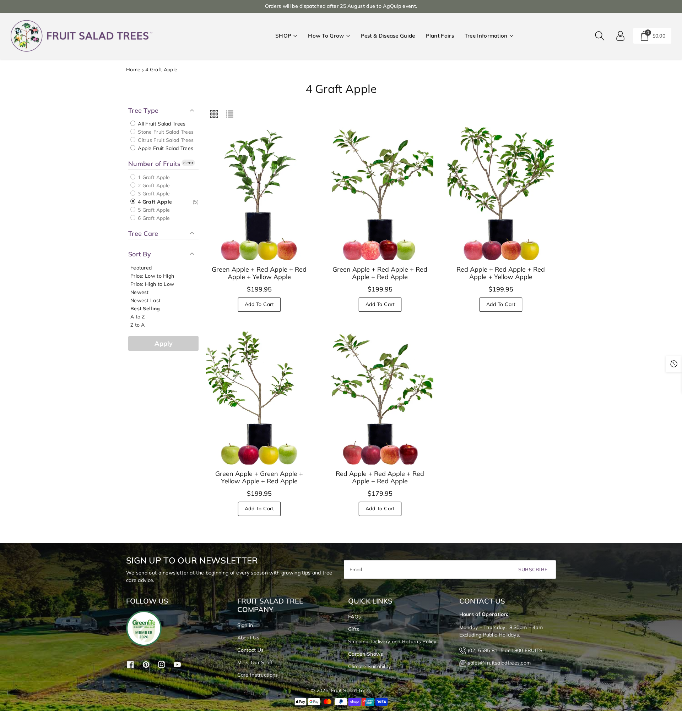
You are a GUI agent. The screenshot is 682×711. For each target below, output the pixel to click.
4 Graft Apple (154, 202)
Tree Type (143, 111)
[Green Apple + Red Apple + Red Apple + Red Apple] (380, 193)
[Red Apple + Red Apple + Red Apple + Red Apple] (380, 398)
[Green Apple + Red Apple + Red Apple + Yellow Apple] (259, 193)
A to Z (137, 316)
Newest (139, 292)
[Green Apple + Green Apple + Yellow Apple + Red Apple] (259, 398)
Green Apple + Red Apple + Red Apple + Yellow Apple (259, 273)
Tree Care (143, 233)
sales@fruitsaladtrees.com (499, 663)
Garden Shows (365, 654)
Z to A (137, 325)
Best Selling (145, 308)
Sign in (245, 625)
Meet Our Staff (255, 662)
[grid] (214, 114)
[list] (229, 114)
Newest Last (145, 300)
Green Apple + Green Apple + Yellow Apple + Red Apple (259, 477)
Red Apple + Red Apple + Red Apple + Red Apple (380, 477)
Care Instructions (257, 675)
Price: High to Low (152, 284)
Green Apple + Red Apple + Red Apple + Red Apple (379, 273)
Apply (164, 343)
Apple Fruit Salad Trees (164, 148)
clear (188, 162)
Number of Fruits (154, 164)
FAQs (354, 616)
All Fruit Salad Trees (161, 124)
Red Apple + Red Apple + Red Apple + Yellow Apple (500, 273)
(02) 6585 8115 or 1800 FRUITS (505, 650)
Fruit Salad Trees (351, 690)
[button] (286, 36)
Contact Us (250, 650)
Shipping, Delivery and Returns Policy (392, 641)
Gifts (353, 629)
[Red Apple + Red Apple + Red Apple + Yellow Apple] (501, 193)
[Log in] (620, 36)
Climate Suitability (369, 666)
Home (133, 69)
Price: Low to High (152, 276)
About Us (248, 637)
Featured (141, 268)
